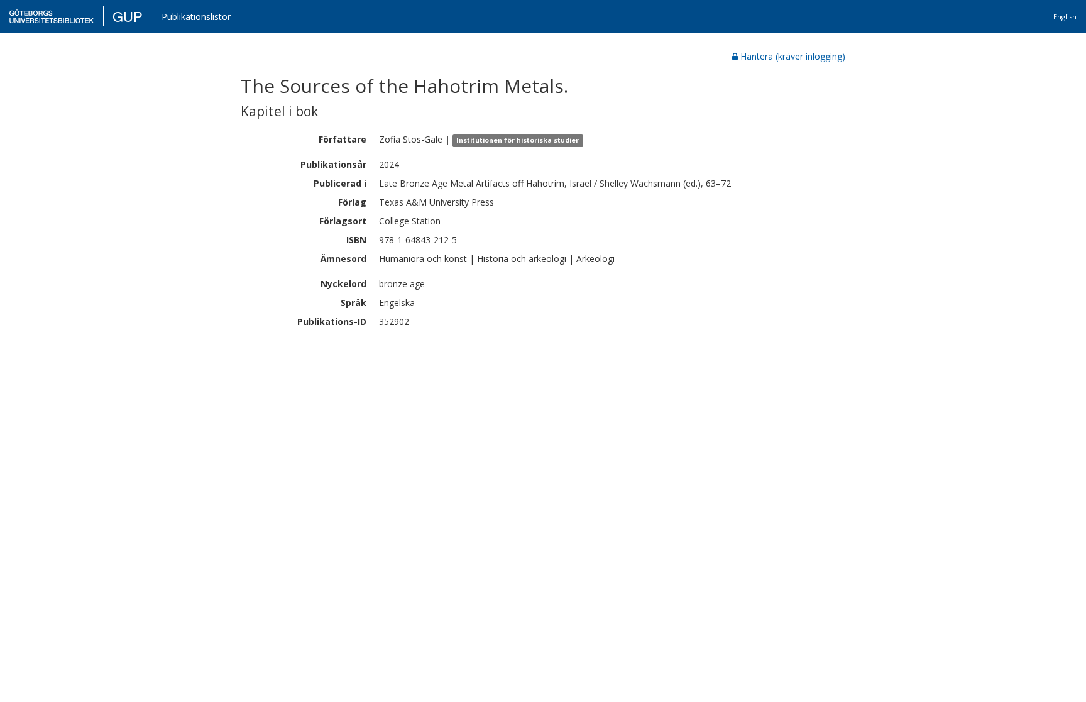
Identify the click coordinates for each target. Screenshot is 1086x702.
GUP (127, 16)
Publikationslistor (196, 17)
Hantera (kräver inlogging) (792, 56)
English (1065, 16)
